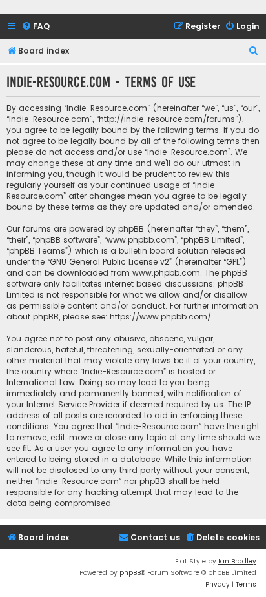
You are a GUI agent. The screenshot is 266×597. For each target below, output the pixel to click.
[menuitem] (35, 26)
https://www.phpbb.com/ (160, 316)
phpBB (130, 573)
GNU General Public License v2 (109, 261)
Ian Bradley (237, 561)
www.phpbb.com (166, 272)
